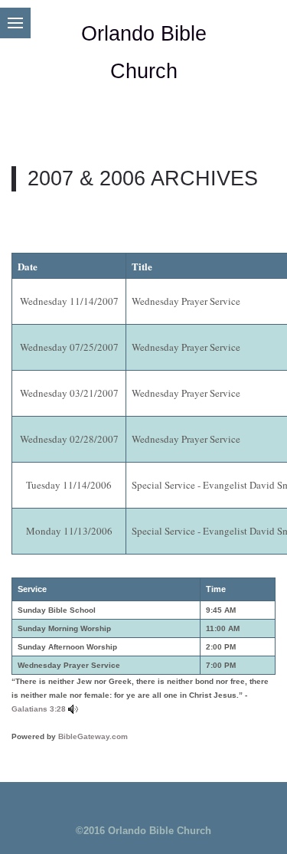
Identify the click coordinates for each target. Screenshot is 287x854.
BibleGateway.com (93, 736)
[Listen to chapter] (73, 709)
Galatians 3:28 (38, 709)
